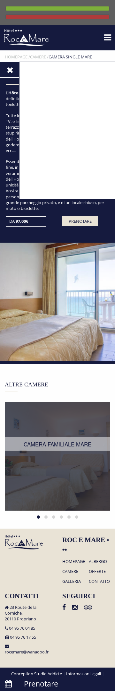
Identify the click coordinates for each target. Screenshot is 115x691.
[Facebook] (64, 608)
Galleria (71, 581)
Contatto (99, 581)
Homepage (73, 561)
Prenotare (80, 221)
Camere (70, 571)
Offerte (97, 571)
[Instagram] (75, 608)
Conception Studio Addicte (36, 674)
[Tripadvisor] (88, 608)
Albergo (98, 561)
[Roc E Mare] (26, 37)
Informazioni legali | (85, 674)
